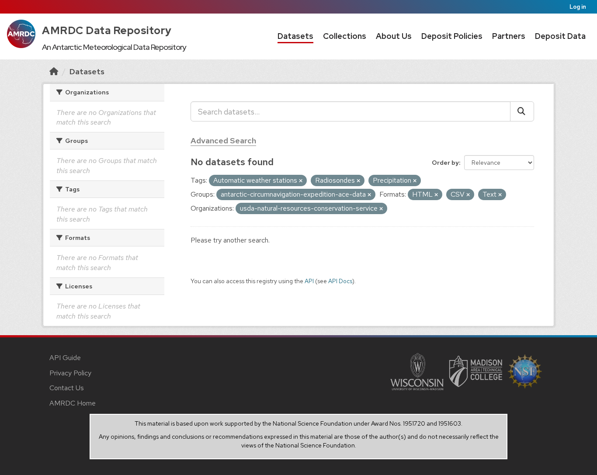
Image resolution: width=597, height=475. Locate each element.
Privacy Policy (70, 373)
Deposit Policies (451, 36)
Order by (445, 162)
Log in (577, 6)
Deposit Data (560, 36)
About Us (394, 36)
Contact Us (66, 387)
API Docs (340, 281)
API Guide (65, 357)
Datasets (295, 36)
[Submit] (522, 111)
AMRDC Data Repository (107, 30)
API (309, 281)
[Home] (53, 71)
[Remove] (300, 181)
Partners (508, 36)
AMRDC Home (72, 403)
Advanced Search (223, 140)
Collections (344, 36)
